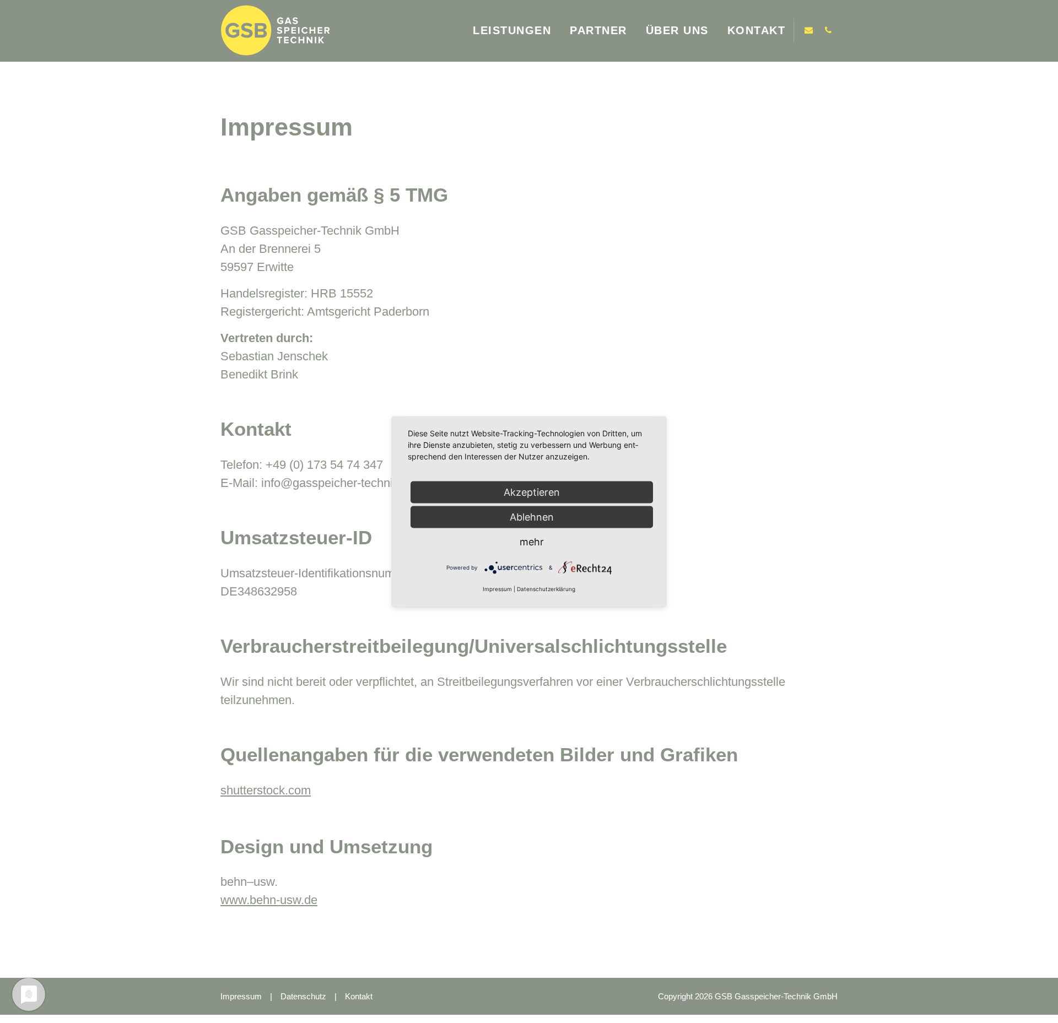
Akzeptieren (532, 491)
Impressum (241, 996)
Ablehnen (532, 516)
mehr (532, 541)
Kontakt (359, 996)
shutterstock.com (265, 790)
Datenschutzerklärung (546, 588)
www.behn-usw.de (268, 900)
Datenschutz (303, 996)
